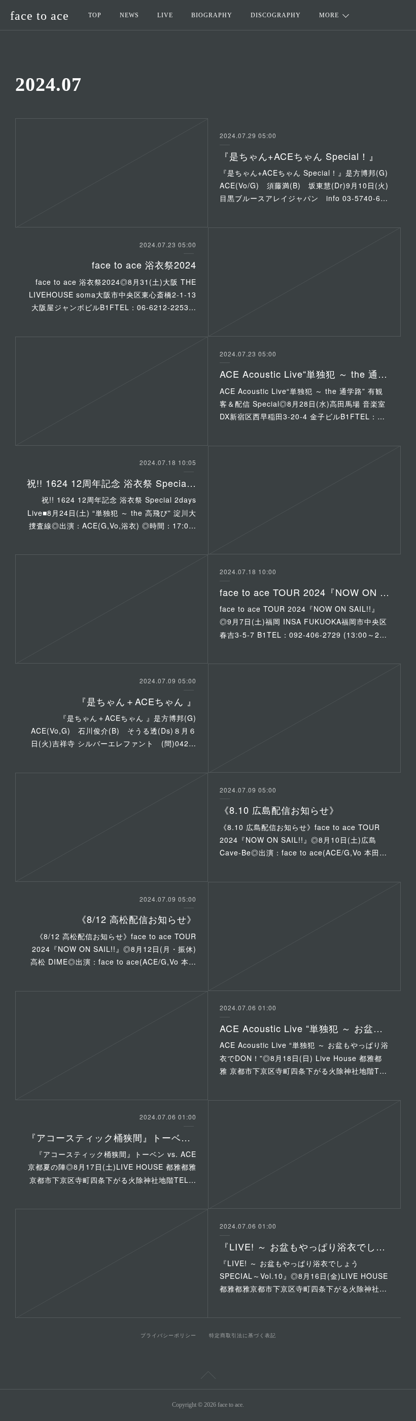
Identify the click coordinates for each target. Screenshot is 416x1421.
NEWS (129, 15)
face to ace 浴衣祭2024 (144, 264)
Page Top (208, 1376)
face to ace (39, 15)
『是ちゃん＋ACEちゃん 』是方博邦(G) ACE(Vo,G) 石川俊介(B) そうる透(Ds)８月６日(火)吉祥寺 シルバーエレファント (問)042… (117, 730)
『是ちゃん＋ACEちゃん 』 (136, 701)
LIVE (165, 15)
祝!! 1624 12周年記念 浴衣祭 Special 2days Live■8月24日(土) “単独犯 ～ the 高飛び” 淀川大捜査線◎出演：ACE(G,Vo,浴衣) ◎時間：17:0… (111, 512)
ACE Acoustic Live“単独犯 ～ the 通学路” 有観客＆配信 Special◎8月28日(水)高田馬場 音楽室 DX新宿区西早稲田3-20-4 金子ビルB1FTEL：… (303, 403)
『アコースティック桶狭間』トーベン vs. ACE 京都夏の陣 (111, 1137)
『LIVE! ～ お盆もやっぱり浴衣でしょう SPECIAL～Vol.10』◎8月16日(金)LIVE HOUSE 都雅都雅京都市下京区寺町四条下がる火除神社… (304, 1276)
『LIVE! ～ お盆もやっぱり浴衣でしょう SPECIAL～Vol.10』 (304, 1246)
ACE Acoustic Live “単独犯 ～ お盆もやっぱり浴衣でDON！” (304, 1028)
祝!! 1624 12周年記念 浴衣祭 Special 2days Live (111, 482)
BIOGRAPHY (211, 15)
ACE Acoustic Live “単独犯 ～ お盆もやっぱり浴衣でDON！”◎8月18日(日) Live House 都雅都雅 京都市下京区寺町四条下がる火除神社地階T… (304, 1057)
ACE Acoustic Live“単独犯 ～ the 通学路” (304, 373)
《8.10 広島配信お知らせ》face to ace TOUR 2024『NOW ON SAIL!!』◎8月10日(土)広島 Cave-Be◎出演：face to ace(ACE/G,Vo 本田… (303, 839)
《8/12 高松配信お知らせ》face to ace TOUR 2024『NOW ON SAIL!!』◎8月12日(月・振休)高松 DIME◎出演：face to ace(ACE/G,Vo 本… (113, 949)
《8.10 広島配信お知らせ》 (279, 809)
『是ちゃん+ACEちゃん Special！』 (299, 155)
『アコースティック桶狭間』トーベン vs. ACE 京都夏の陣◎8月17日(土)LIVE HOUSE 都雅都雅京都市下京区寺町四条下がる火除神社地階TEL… (112, 1166)
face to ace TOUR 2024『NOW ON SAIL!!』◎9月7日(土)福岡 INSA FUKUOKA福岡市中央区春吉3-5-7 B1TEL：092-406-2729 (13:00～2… (303, 621)
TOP (94, 15)
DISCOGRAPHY (276, 15)
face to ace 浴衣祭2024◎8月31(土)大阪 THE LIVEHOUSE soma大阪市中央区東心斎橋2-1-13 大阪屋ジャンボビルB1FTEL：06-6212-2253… (112, 294)
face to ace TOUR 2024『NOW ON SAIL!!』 (304, 592)
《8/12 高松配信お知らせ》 (136, 919)
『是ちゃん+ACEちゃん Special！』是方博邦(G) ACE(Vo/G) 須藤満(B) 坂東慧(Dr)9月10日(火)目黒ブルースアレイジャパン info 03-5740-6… (308, 185)
